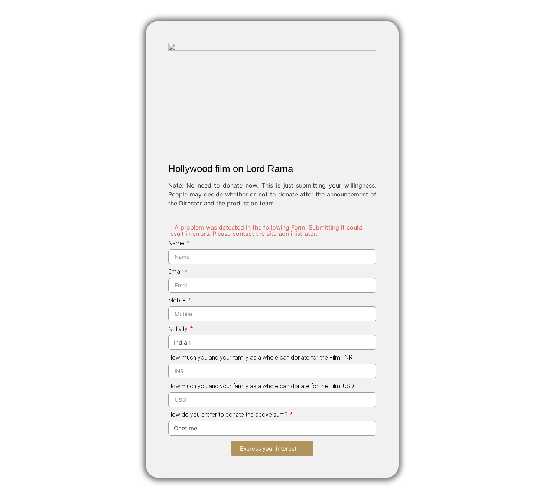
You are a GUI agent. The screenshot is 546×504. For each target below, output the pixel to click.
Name (177, 243)
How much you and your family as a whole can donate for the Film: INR (260, 358)
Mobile (177, 300)
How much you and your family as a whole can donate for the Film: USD (261, 386)
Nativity (178, 329)
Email (176, 272)
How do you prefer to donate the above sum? (228, 415)
